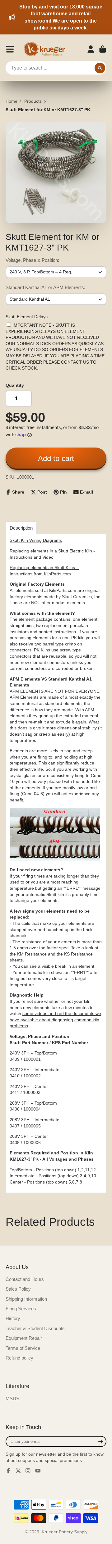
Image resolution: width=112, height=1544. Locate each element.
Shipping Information (26, 1299)
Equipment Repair (24, 1338)
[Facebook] (8, 1471)
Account (91, 49)
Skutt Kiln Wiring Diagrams (36, 540)
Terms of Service (23, 1348)
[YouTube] (38, 1471)
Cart (102, 49)
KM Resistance (32, 953)
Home (11, 101)
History (13, 1318)
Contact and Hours (25, 1279)
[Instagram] (28, 1471)
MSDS (12, 1398)
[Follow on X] (18, 1471)
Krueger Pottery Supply (64, 1531)
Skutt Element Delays (27, 316)
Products (33, 101)
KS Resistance (78, 953)
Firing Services (21, 1308)
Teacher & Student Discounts (35, 1328)
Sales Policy (18, 1289)
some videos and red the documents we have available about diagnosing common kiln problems (55, 1019)
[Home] (46, 49)
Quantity (15, 385)
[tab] (21, 527)
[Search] (100, 68)
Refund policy (19, 1357)
